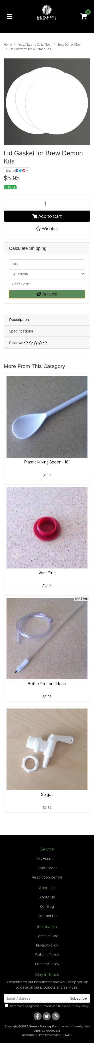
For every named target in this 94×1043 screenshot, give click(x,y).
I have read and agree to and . (48, 1006)
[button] (47, 228)
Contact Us (47, 915)
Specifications (21, 331)
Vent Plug (47, 573)
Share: (11, 171)
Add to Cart (49, 216)
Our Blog (47, 906)
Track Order (47, 867)
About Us (47, 897)
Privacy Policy (47, 945)
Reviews (16, 342)
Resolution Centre (47, 877)
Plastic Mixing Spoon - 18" (47, 462)
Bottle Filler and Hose (47, 683)
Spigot (47, 794)
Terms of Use (47, 935)
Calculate (49, 294)
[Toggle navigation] (9, 16)
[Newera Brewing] (47, 16)
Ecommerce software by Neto (71, 1026)
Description (19, 319)
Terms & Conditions (52, 1006)
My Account (47, 858)
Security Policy (47, 963)
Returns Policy (47, 954)
